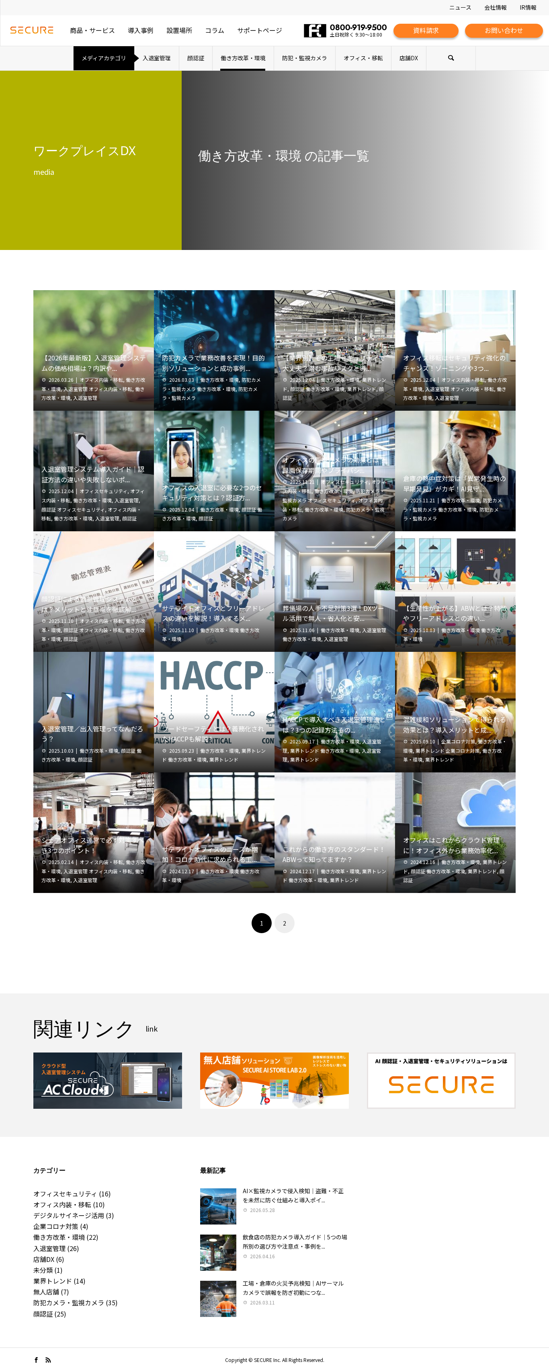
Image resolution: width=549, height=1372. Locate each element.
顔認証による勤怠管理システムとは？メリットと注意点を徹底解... (89, 604)
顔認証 (195, 58)
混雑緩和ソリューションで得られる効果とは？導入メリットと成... (454, 725)
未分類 (43, 1270)
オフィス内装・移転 (101, 379)
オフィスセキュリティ (103, 490)
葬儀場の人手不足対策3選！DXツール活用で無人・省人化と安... (333, 613)
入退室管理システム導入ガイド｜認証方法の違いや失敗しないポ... (92, 474)
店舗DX (408, 58)
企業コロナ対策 (458, 741)
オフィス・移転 (363, 58)
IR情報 (528, 7)
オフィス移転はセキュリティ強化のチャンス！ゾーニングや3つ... (454, 363)
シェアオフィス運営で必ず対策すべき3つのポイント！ (92, 845)
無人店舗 (46, 1291)
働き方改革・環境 (243, 58)
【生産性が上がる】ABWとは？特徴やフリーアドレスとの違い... (455, 613)
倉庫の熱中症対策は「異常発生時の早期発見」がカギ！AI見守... (454, 483)
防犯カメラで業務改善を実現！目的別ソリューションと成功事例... (213, 363)
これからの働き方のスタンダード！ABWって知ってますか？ (334, 854)
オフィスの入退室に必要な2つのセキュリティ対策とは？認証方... (212, 493)
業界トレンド (361, 388)
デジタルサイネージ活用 (68, 1215)
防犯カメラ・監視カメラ (68, 1302)
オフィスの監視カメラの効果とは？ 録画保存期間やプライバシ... (334, 465)
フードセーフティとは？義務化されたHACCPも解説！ (213, 734)
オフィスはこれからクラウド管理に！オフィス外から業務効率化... (451, 845)
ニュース (460, 7)
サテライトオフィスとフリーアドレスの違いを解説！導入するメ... (213, 613)
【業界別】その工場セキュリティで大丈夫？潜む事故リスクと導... (334, 363)
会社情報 (495, 7)
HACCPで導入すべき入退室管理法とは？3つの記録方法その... (334, 725)
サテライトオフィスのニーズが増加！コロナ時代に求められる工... (210, 854)
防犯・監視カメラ (304, 58)
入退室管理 (157, 58)
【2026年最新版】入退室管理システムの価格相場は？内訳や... (93, 363)
